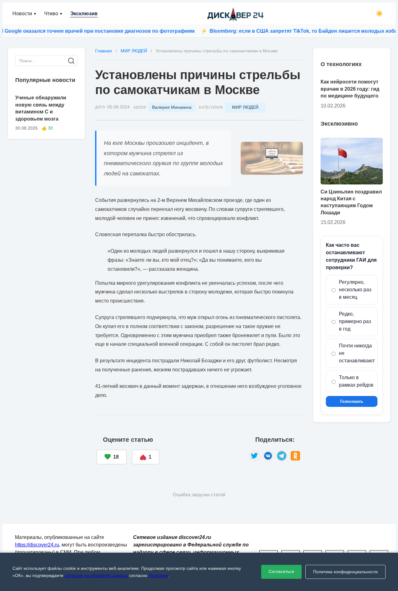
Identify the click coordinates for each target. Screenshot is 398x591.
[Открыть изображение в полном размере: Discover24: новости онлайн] (272, 158)
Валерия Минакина (172, 107)
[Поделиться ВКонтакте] (268, 456)
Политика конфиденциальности (345, 571)
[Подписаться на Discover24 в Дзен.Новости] (204, 450)
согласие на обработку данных (96, 575)
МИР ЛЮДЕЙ (245, 107)
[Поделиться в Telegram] (281, 456)
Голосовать (351, 401)
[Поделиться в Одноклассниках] (295, 456)
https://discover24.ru (37, 544)
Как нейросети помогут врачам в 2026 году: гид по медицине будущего (350, 88)
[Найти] (71, 60)
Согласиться (281, 571)
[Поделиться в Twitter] (254, 456)
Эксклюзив (84, 13)
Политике (158, 575)
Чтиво (53, 13)
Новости (24, 13)
